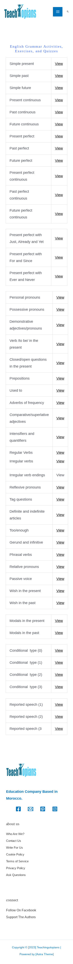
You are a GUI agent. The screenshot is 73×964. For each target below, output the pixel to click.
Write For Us (14, 847)
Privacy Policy (15, 868)
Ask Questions (16, 875)
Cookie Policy (15, 854)
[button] (68, 11)
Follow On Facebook (21, 910)
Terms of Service (17, 861)
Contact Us (13, 840)
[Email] (30, 809)
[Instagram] (55, 809)
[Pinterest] (43, 809)
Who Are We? (15, 834)
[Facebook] (18, 809)
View (59, 64)
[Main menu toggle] (57, 11)
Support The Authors (21, 917)
